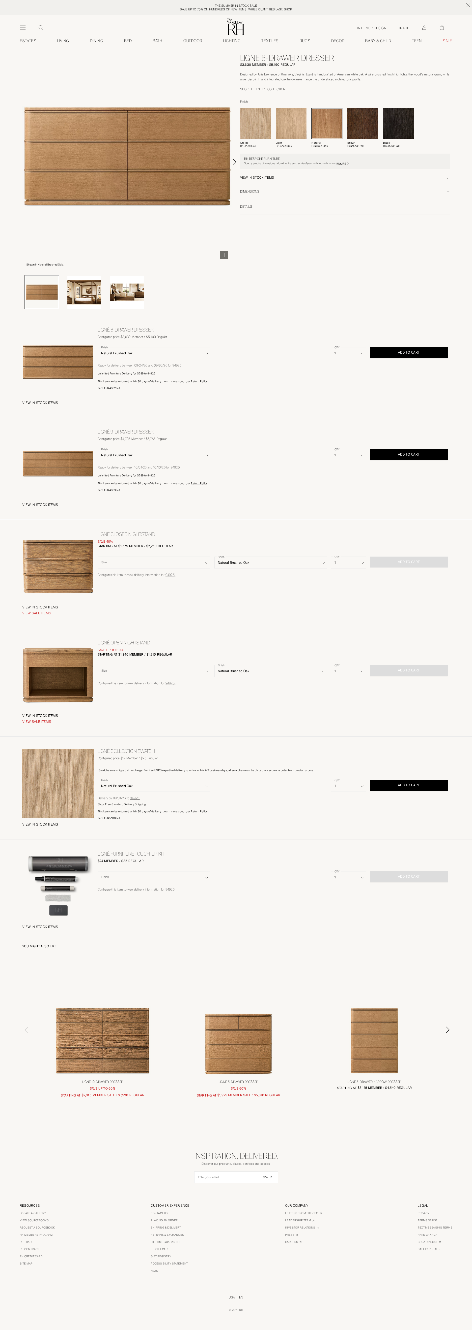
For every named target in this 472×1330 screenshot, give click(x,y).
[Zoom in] (224, 255)
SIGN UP (267, 1177)
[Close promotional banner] (468, 5)
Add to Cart (409, 352)
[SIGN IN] (424, 28)
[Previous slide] (24, 1030)
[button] (345, 177)
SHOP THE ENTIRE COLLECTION (263, 89)
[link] (378, 41)
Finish (104, 347)
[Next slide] (240, 162)
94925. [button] (177, 365)
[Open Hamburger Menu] (23, 28)
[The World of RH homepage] (236, 26)
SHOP (288, 9)
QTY (336, 347)
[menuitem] (28, 41)
